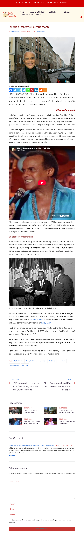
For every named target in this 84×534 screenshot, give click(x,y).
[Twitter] (15, 90)
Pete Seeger (14, 365)
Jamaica (43, 361)
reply (12, 455)
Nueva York (61, 361)
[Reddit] (41, 90)
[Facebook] (11, 90)
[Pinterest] (32, 90)
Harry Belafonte (31, 361)
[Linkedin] (36, 90)
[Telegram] (23, 90)
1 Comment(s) (41, 32)
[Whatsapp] (28, 90)
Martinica (52, 361)
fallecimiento (18, 361)
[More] (45, 90)
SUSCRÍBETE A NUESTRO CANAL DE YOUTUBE (42, 3)
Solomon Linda (36, 319)
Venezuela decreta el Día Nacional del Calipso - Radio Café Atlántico (31, 445)
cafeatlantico (15, 32)
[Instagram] (19, 90)
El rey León (46, 323)
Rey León (25, 365)
